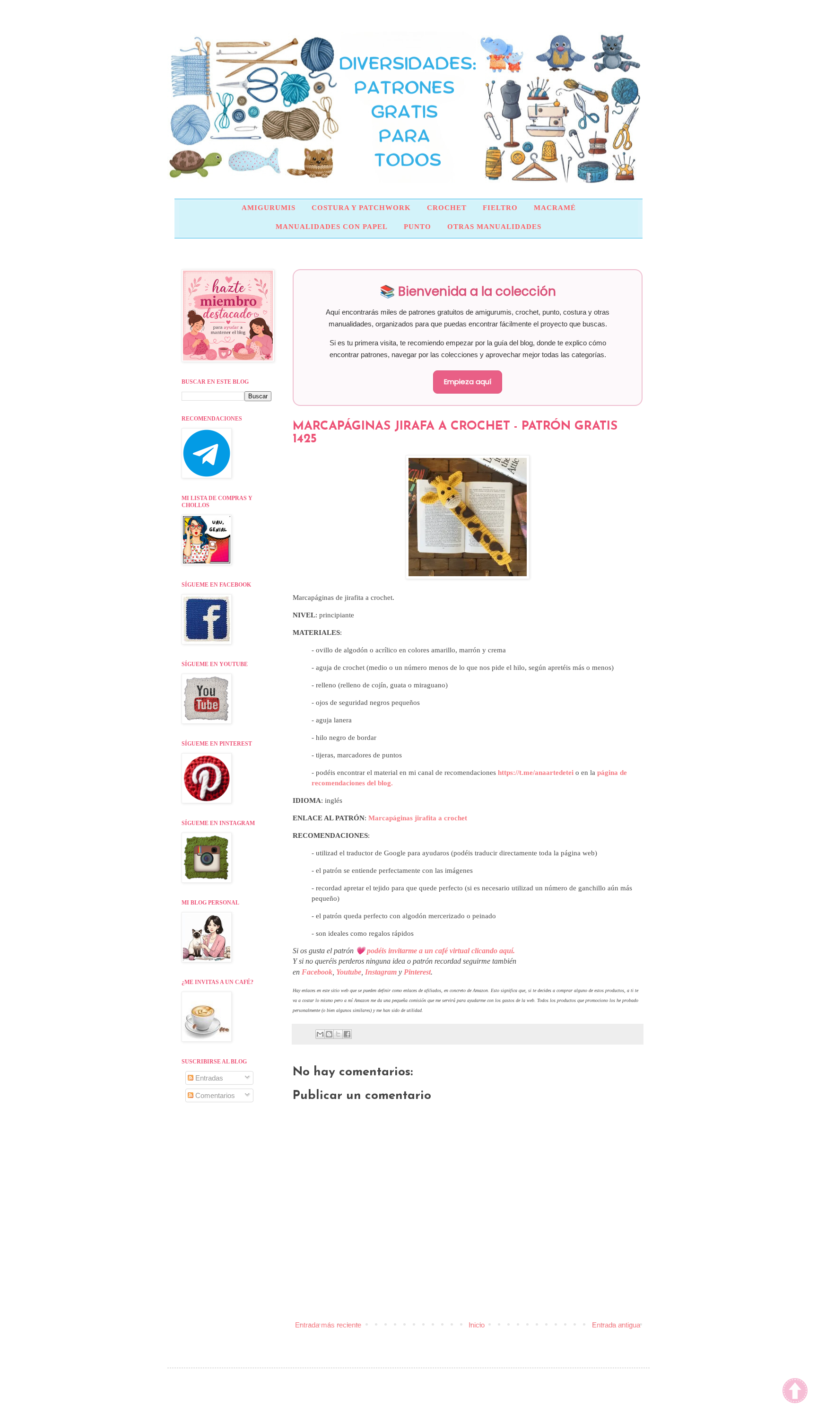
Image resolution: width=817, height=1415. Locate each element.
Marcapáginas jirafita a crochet (416, 818)
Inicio (477, 1325)
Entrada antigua (616, 1325)
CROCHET (447, 207)
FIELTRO (500, 207)
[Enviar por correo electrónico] (320, 1034)
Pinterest (417, 972)
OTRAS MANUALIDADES (494, 226)
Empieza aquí (467, 382)
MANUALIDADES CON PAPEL (332, 226)
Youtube (348, 972)
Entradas (208, 1078)
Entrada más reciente (328, 1325)
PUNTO (417, 226)
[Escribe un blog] (329, 1034)
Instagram (381, 972)
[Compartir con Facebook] (347, 1034)
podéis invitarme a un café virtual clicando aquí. (441, 951)
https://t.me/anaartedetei (536, 772)
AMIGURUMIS (269, 207)
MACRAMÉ (555, 207)
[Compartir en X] (338, 1034)
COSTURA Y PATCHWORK (361, 207)
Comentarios (214, 1095)
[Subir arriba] (795, 1392)
